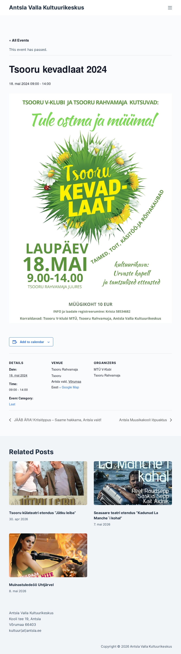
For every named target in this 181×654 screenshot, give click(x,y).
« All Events (19, 40)
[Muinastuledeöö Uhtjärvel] (48, 555)
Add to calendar (32, 342)
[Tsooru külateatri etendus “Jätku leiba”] (48, 483)
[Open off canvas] (170, 8)
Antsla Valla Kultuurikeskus (46, 7)
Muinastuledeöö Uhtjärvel (31, 584)
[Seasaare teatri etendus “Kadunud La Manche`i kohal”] (133, 483)
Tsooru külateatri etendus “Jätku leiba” (42, 513)
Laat (12, 404)
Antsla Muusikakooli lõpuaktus (143, 419)
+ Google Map (69, 387)
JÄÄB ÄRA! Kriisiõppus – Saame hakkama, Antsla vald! (57, 419)
